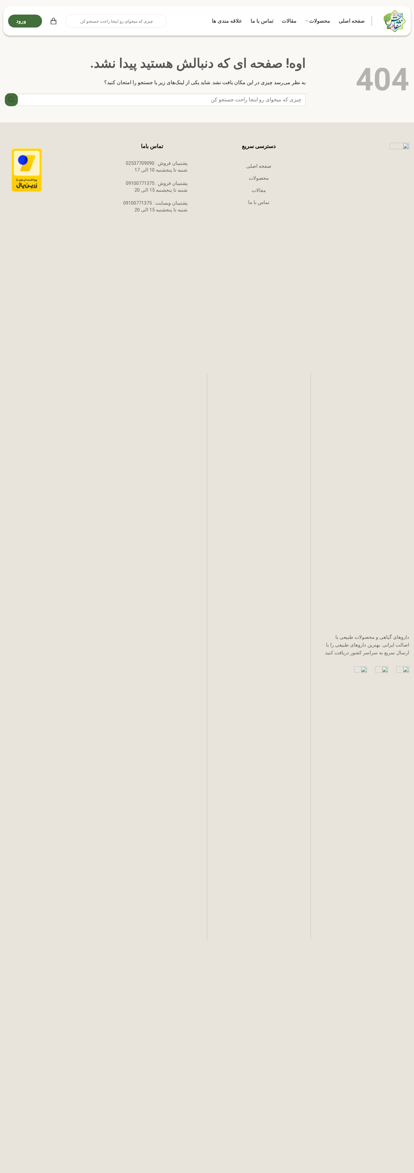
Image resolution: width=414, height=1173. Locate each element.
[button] (53, 21)
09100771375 (140, 183)
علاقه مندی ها (227, 21)
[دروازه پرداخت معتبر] (26, 170)
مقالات (289, 21)
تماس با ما (262, 21)
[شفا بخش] (394, 21)
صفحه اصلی (352, 21)
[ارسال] (70, 21)
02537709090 (140, 163)
